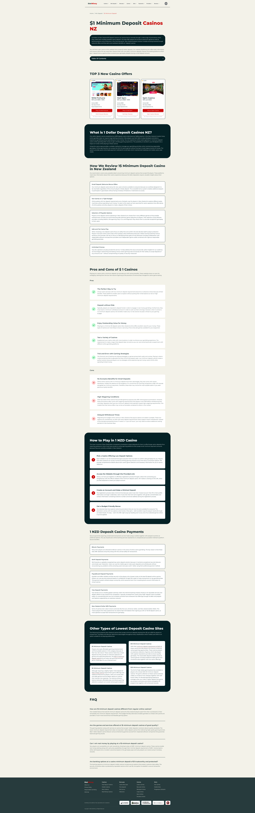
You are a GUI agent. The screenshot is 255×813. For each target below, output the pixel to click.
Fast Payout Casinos (107, 784)
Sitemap (86, 792)
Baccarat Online (141, 787)
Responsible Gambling (90, 789)
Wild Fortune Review (102, 114)
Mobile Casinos (106, 787)
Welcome (121, 791)
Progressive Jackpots (159, 789)
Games (128, 3)
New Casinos (105, 789)
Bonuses (121, 3)
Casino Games (140, 784)
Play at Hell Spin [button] (127, 110)
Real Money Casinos (107, 791)
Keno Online (140, 794)
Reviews (156, 3)
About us (86, 785)
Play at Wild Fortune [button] (102, 110)
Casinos (106, 3)
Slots (134, 3)
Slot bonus (122, 789)
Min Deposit (113, 3)
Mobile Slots (157, 787)
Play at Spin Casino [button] (153, 110)
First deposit (122, 787)
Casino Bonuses (123, 784)
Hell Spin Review (127, 114)
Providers (148, 3)
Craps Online (140, 791)
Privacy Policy (88, 787)
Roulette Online (141, 796)
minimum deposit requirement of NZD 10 (149, 646)
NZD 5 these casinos (98, 672)
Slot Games (157, 784)
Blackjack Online (141, 789)
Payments (141, 3)
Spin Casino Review (153, 114)
